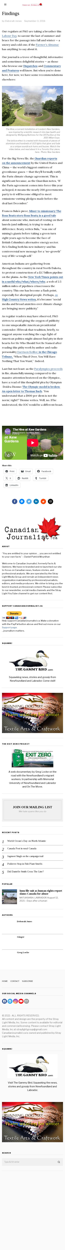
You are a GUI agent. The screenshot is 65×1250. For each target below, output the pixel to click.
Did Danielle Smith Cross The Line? (25, 871)
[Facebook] (14, 501)
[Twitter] (29, 501)
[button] (59, 1162)
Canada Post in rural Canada (21, 848)
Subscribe (27, 981)
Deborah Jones (24, 921)
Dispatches (30, 66)
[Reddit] (43, 501)
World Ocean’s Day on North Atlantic (26, 841)
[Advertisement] (32, 1208)
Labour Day (9, 35)
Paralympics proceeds (48, 368)
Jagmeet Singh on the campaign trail (25, 856)
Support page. (10, 627)
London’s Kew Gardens (49, 129)
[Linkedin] (36, 501)
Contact (14, 981)
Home (5, 981)
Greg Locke (23, 952)
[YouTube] (21, 1001)
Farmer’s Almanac (47, 44)
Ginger (20, 937)
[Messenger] (21, 501)
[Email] (50, 501)
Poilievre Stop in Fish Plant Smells (24, 863)
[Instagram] (15, 1001)
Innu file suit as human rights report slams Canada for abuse (41, 892)
